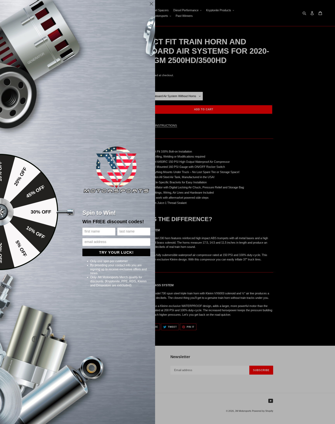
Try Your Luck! (116, 252)
